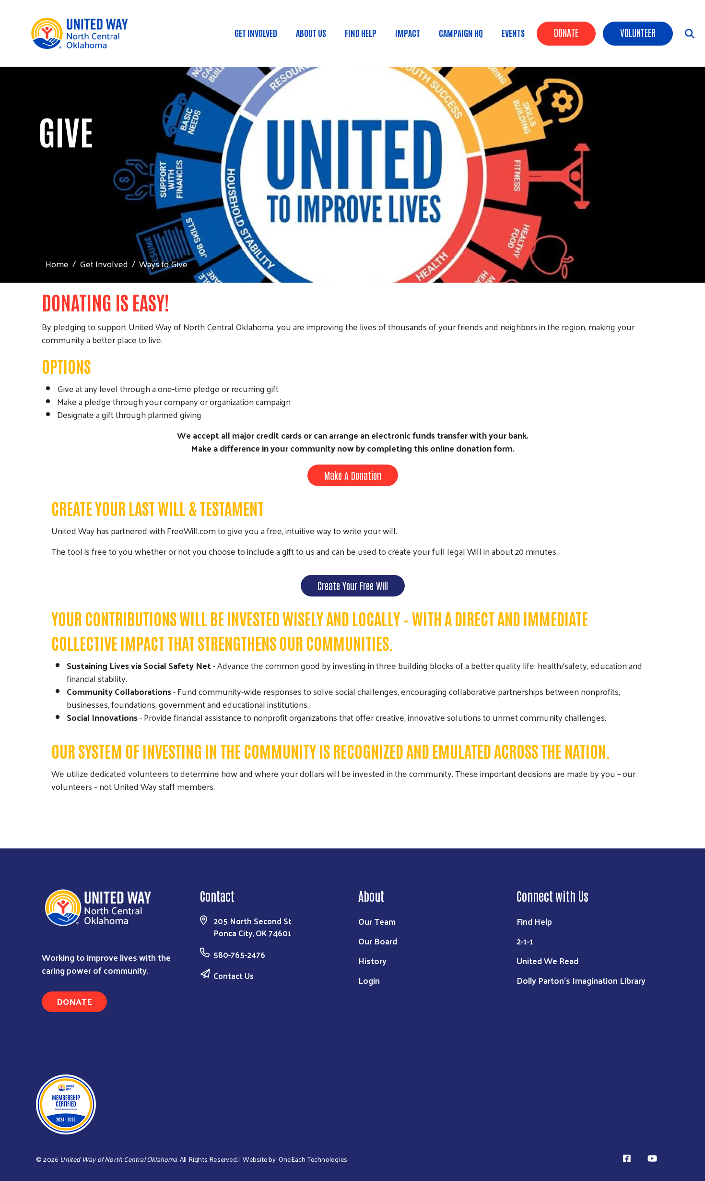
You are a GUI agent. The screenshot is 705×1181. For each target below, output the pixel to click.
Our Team (377, 921)
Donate (566, 32)
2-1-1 (525, 940)
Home (57, 263)
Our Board (377, 940)
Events (513, 32)
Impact (407, 32)
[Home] (86, 33)
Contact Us (233, 975)
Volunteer (638, 32)
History (372, 960)
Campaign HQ (461, 32)
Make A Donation (352, 475)
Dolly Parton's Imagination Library (581, 980)
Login (369, 980)
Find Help (360, 32)
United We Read (547, 960)
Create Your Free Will (352, 585)
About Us (311, 32)
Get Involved (256, 32)
